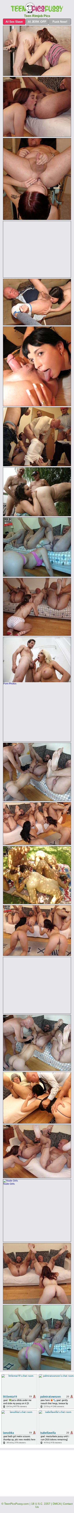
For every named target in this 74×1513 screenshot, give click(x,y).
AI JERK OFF (37, 21)
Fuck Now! (59, 21)
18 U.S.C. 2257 (40, 1503)
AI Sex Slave (14, 21)
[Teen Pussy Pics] (37, 8)
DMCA (57, 1503)
